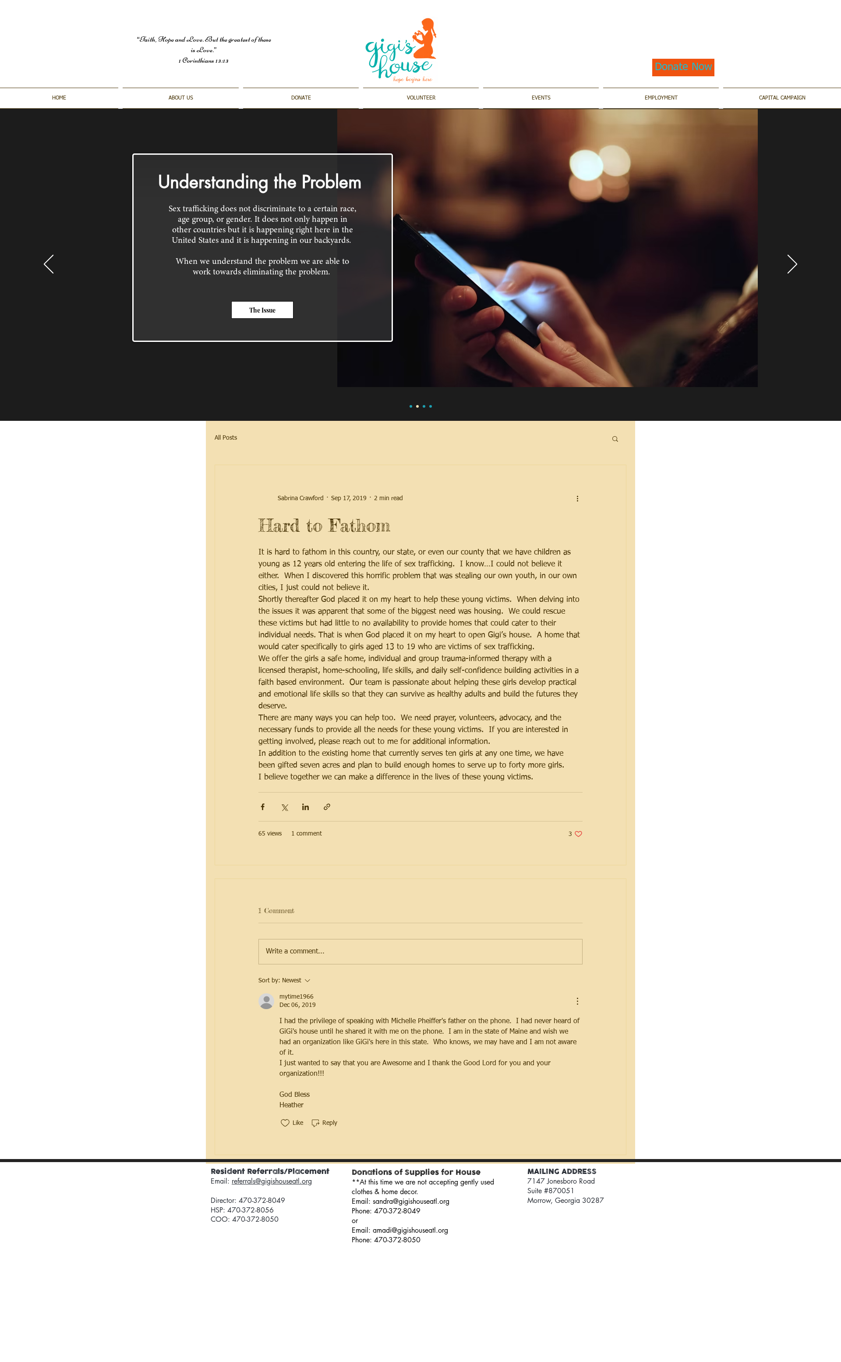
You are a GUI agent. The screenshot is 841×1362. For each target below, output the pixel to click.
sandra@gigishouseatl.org (411, 1201)
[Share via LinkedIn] (305, 807)
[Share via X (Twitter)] (284, 807)
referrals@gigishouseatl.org (272, 1181)
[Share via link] (327, 807)
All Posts (226, 438)
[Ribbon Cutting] (430, 406)
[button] (615, 438)
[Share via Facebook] (262, 807)
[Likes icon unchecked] (285, 1123)
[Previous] (48, 265)
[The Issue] (417, 406)
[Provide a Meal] (424, 406)
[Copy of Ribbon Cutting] (411, 406)
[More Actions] (577, 1001)
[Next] (792, 265)
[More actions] (577, 498)
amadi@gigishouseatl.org (410, 1230)
